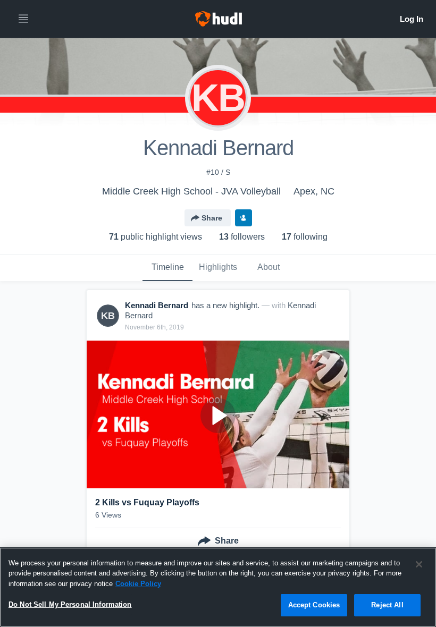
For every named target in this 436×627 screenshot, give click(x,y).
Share (212, 218)
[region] (218, 587)
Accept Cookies (314, 605)
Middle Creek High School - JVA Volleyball (191, 191)
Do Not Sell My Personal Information (70, 604)
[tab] (167, 268)
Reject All (387, 605)
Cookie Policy (138, 584)
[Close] (419, 564)
